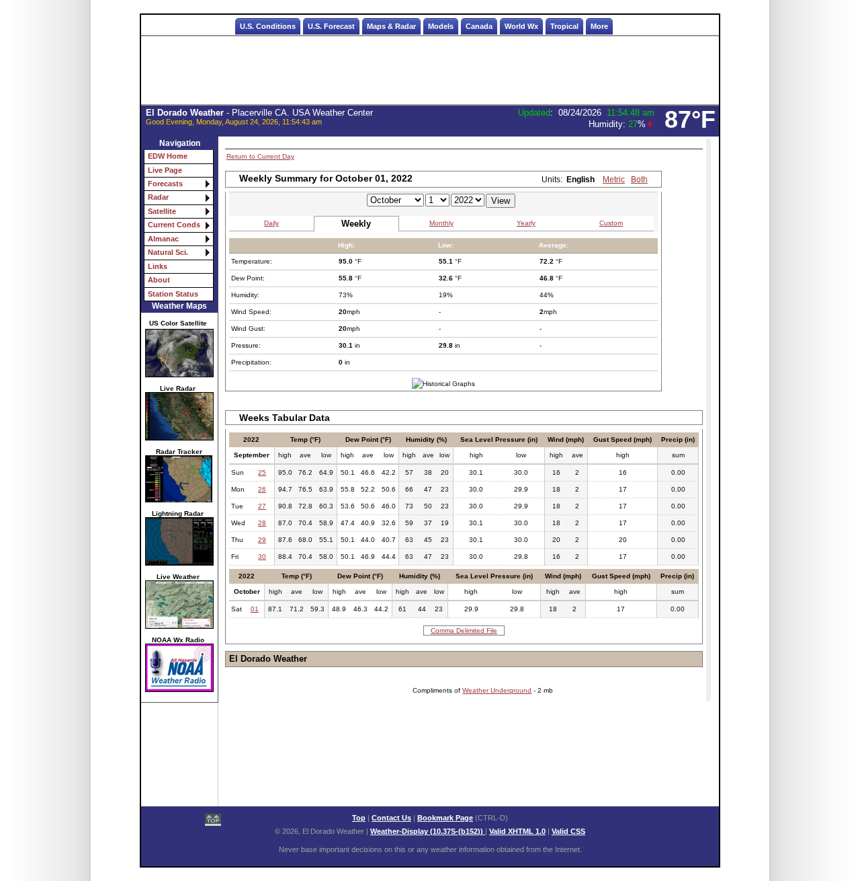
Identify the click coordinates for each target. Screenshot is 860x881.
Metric (614, 179)
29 (262, 539)
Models (441, 26)
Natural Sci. (168, 252)
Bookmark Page (445, 818)
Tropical (564, 26)
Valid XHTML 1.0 (517, 831)
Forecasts (165, 184)
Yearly (526, 223)
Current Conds (174, 225)
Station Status (173, 294)
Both (639, 179)
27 (262, 506)
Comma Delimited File (464, 630)
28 (262, 523)
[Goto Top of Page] (213, 821)
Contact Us (391, 818)
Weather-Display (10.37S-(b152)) (427, 831)
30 (262, 556)
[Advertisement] (430, 70)
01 (255, 609)
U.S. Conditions (268, 26)
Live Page (165, 170)
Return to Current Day (260, 156)
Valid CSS (568, 831)
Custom (611, 223)
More (599, 26)
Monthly (441, 223)
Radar (158, 197)
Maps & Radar (391, 26)
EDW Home (167, 156)
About (159, 280)
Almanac (163, 239)
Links (157, 266)
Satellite (162, 211)
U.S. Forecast (331, 26)
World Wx (521, 26)
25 (262, 472)
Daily (271, 223)
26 (262, 489)
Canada (479, 26)
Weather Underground (496, 690)
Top (359, 818)
